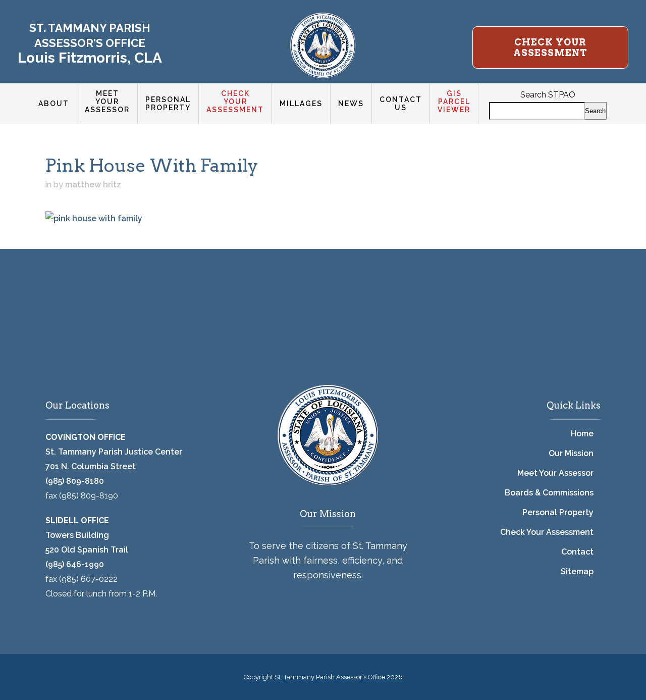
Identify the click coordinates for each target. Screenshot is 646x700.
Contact (577, 552)
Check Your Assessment (547, 532)
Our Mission (571, 453)
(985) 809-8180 (74, 481)
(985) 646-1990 (74, 564)
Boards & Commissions (549, 492)
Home (582, 433)
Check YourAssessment (550, 47)
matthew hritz (93, 184)
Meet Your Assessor (555, 473)
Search (595, 111)
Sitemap (577, 571)
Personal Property (558, 512)
